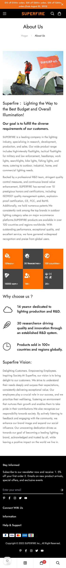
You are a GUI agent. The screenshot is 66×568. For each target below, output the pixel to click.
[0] (41, 563)
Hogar (24, 36)
